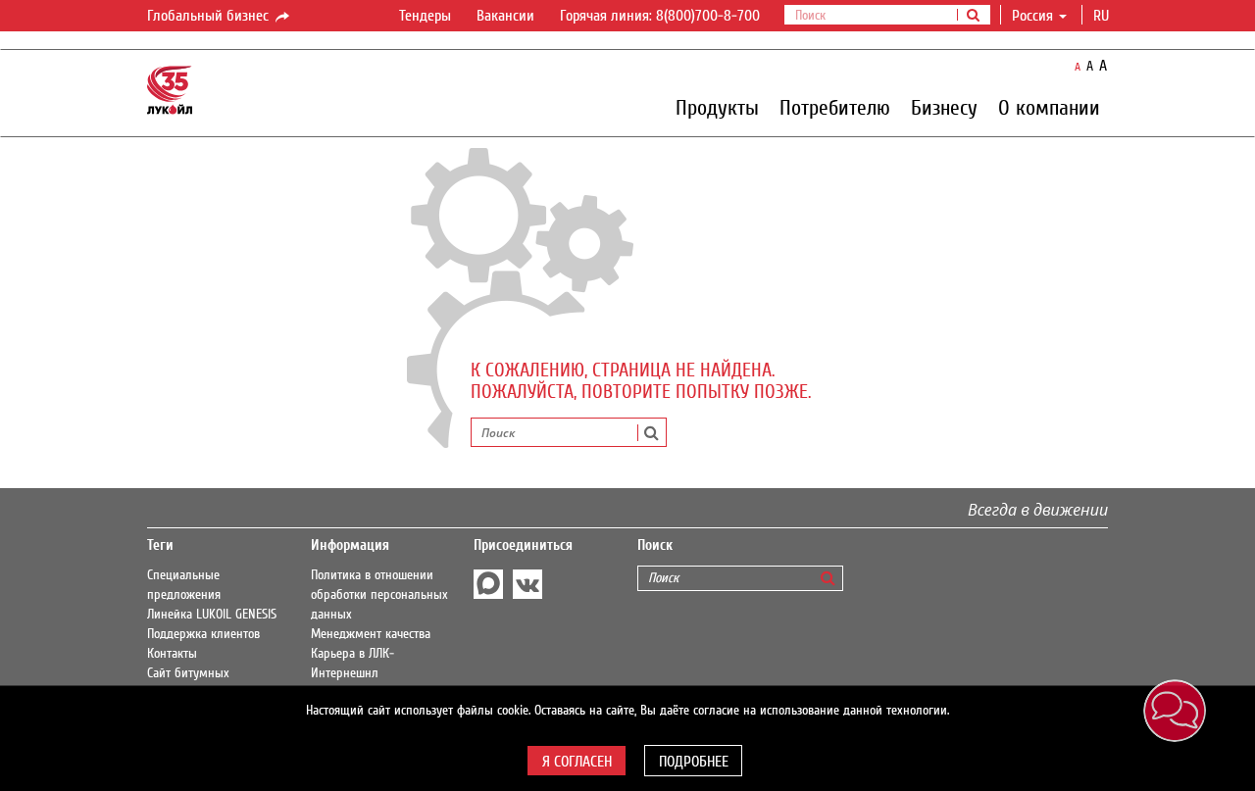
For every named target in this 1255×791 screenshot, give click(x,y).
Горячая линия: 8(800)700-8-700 (660, 16)
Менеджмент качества (370, 634)
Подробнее (693, 761)
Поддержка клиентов (203, 634)
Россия (1032, 16)
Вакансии (505, 16)
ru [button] (1103, 16)
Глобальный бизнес (210, 16)
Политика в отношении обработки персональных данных (379, 595)
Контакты (172, 654)
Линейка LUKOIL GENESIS (211, 614)
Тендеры (425, 16)
